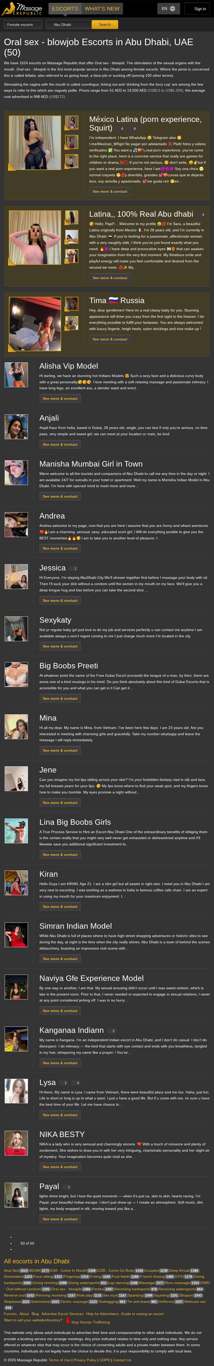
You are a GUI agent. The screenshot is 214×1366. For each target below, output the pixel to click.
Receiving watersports (181, 1289)
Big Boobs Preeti (68, 665)
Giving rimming (50, 1283)
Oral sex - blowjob (70, 1289)
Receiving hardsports (136, 1289)
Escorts (65, 8)
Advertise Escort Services (62, 1314)
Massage (151, 1283)
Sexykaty (55, 620)
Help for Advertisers (102, 1314)
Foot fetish (125, 1276)
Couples (156, 1270)
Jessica (57, 567)
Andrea (52, 515)
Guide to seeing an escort (142, 1314)
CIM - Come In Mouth (73, 1270)
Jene (48, 770)
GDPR (104, 1360)
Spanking (140, 1295)
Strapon (191, 1295)
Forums (10, 1314)
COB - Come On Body (120, 1270)
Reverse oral (19, 1295)
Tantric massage (79, 1301)
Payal (54, 1186)
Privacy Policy (85, 1360)
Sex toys (114, 1295)
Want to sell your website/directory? (33, 1320)
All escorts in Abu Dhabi (36, 1261)
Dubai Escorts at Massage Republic (21, 9)
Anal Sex (16, 1270)
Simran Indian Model (75, 926)
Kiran (48, 874)
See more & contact (110, 191)
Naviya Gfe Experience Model (91, 978)
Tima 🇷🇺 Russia (117, 300)
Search (104, 24)
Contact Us (122, 1360)
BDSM (39, 1270)
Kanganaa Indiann (77, 1030)
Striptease (16, 1301)
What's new (102, 8)
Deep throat (183, 1270)
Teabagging (112, 1301)
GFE (183, 1276)
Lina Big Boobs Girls (75, 822)
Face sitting (48, 1276)
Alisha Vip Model (68, 366)
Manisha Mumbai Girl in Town (91, 464)
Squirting (166, 1295)
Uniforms (171, 1301)
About (24, 1314)
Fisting (100, 1276)
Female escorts (20, 24)
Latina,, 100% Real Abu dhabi (146, 214)
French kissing (157, 1276)
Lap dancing (123, 1283)
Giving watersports (87, 1283)
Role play (89, 1295)
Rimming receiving (55, 1295)
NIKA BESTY (62, 1134)
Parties (102, 1289)
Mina (48, 718)
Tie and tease (142, 1301)
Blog (35, 1314)
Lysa (59, 1082)
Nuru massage (182, 1283)
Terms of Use (59, 1360)
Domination (18, 1276)
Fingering (76, 1276)
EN (164, 8)
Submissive (45, 1301)
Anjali (49, 418)
